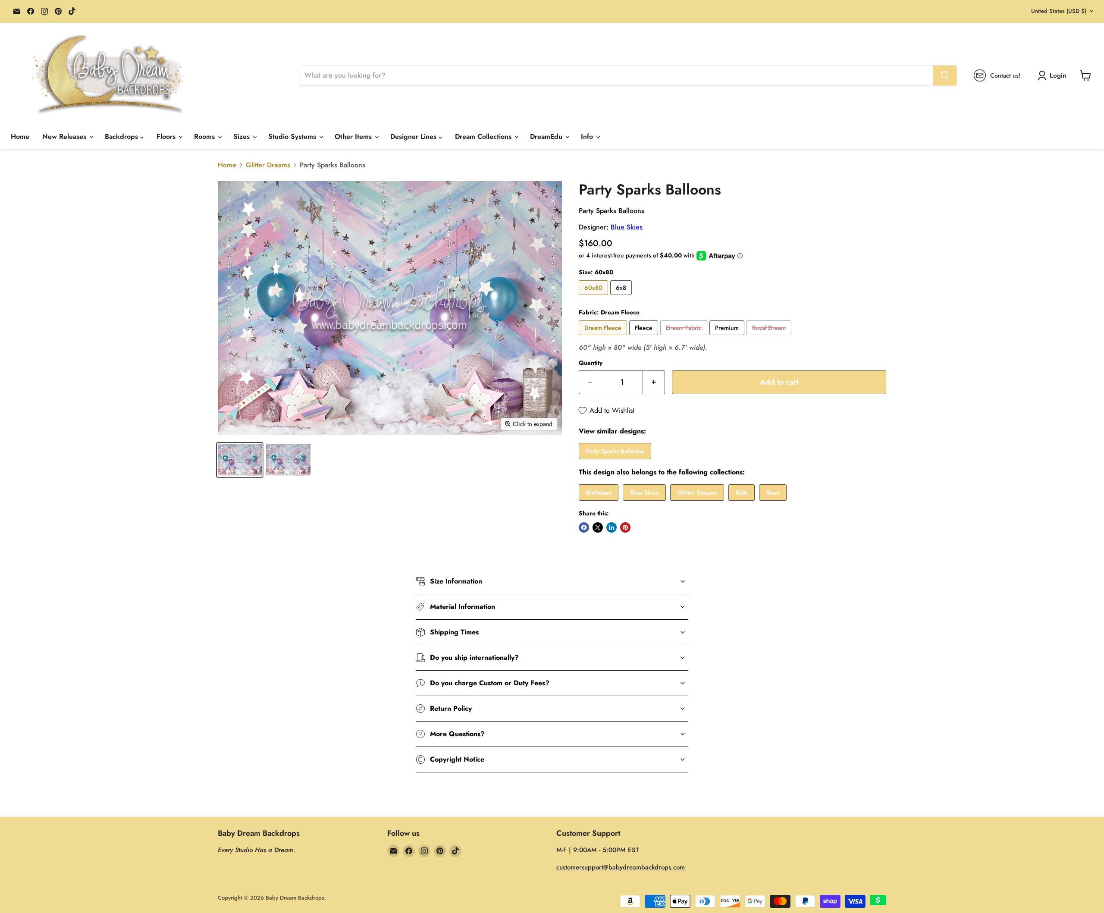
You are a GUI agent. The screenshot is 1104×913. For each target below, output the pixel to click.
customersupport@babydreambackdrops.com (620, 867)
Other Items (354, 136)
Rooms (205, 136)
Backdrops (122, 136)
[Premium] (727, 337)
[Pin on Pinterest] (625, 527)
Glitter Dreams (268, 165)
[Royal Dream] (770, 337)
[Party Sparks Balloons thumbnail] (288, 460)
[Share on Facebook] (584, 527)
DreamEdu (547, 136)
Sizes (242, 136)
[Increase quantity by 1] (654, 382)
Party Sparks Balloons (615, 451)
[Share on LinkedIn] (611, 527)
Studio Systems (293, 136)
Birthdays (598, 492)
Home (20, 136)
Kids (741, 492)
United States (1058, 11)
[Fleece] (644, 337)
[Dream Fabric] (684, 337)
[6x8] (622, 297)
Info (588, 136)
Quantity (590, 362)
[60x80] (594, 297)
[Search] (945, 75)
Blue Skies (627, 227)
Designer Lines (414, 136)
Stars (772, 492)
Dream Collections (484, 136)
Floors (167, 136)
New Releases (65, 136)
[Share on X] (598, 527)
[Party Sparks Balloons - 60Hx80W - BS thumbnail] (240, 460)
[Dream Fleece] (604, 337)
